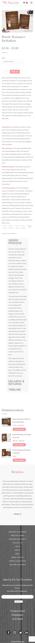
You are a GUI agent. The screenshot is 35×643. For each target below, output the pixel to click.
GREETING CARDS (17, 535)
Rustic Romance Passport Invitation (22, 451)
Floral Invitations (11, 233)
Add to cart (14, 71)
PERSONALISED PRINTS (17, 539)
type (3, 58)
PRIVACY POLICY (17, 557)
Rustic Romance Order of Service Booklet (22, 420)
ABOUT (17, 550)
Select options (19, 429)
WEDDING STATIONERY (17, 532)
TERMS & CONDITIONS (17, 561)
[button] (30, 12)
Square (21, 641)
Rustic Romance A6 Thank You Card (22, 436)
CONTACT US (18, 543)
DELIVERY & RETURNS (17, 564)
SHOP (17, 546)
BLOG (17, 554)
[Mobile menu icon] (31, 3)
